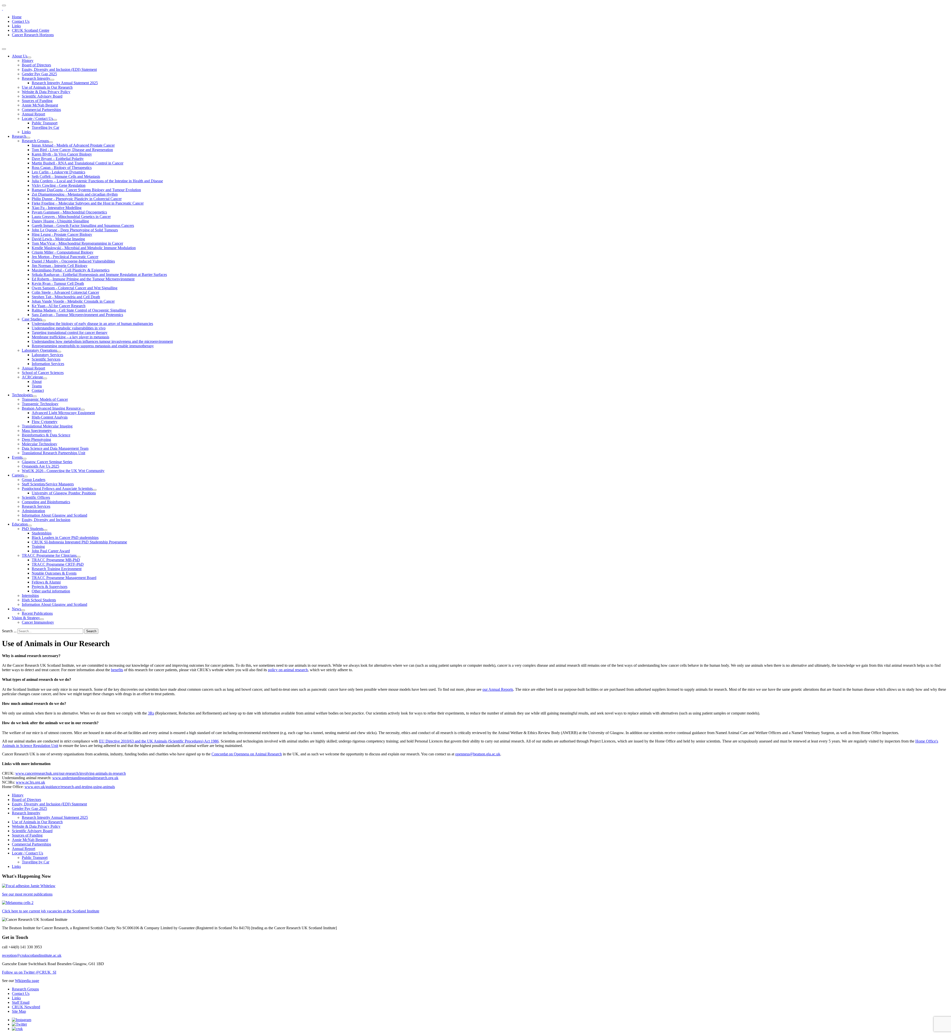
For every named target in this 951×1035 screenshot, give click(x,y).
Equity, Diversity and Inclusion (46, 520)
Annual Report (33, 114)
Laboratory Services (47, 355)
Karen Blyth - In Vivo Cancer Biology (62, 154)
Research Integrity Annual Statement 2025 (65, 83)
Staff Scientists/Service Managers (48, 484)
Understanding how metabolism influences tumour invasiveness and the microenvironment (102, 341)
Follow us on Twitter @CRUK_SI (29, 972)
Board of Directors (36, 65)
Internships (30, 595)
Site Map (19, 1011)
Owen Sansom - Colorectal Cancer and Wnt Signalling (74, 288)
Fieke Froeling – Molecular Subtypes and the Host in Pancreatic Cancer (88, 203)
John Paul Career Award (51, 551)
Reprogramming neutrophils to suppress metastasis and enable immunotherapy (93, 346)
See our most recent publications (27, 894)
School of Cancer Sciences (43, 373)
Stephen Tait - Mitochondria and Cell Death (66, 297)
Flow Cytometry (44, 422)
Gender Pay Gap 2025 (39, 74)
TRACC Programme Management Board (64, 578)
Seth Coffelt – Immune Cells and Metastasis (66, 176)
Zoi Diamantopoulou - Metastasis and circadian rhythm (75, 194)
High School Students (39, 600)
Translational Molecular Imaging (47, 426)
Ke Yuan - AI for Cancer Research (58, 306)
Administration (33, 511)
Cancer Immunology (38, 622)
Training (38, 546)
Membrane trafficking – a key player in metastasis (70, 337)
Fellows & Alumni (46, 582)
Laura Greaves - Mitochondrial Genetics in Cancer (71, 216)
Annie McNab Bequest (40, 105)
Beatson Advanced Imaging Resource (51, 408)
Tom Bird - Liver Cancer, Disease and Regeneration (72, 150)
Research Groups (35, 141)
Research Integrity (36, 78)
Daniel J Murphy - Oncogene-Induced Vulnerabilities (73, 261)
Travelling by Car (45, 127)
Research (19, 136)
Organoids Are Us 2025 (40, 466)
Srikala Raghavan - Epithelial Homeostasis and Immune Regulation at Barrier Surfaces (99, 274)
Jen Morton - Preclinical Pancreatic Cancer (65, 257)
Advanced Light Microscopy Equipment (63, 413)
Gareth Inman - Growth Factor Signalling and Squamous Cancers (83, 225)
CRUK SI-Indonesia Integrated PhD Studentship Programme (79, 542)
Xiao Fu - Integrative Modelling (56, 208)
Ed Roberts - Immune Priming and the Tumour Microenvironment (83, 279)
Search (91, 631)
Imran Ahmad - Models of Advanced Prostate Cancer (73, 145)
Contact (38, 390)
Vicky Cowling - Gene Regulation (58, 185)
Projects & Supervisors (49, 586)
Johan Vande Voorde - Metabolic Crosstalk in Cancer (73, 301)
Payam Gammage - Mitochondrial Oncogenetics (69, 212)
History (27, 60)
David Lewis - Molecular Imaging (58, 239)
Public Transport (44, 123)
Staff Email (20, 1002)
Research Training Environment (56, 569)
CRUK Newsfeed (26, 1007)
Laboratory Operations (39, 350)
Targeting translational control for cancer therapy (69, 332)
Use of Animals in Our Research (47, 87)
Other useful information (51, 591)
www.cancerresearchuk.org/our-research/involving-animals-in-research (70, 773)
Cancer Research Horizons (33, 35)
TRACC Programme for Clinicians (49, 555)
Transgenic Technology (40, 404)
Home (17, 17)
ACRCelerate (32, 377)
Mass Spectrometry (37, 430)
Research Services (36, 506)
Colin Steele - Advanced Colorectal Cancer (65, 292)
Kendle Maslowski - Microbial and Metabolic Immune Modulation (84, 248)
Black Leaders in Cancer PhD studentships (65, 537)
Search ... (9, 631)
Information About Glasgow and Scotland (54, 515)
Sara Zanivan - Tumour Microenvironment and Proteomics (77, 315)
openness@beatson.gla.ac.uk (477, 754)
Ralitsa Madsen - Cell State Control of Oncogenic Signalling (79, 310)
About (37, 381)
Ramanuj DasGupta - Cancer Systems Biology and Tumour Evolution (86, 190)
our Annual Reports (497, 689)
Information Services (48, 364)
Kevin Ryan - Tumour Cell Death (58, 283)
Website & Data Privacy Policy (46, 92)
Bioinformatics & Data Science (46, 435)
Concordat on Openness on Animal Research (246, 754)
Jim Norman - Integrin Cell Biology (59, 266)
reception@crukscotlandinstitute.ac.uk (31, 955)
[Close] (4, 49)
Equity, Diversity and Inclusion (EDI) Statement (59, 69)
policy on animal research (288, 670)
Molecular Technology (39, 444)
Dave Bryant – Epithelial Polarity (58, 159)
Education (20, 524)
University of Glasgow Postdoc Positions (64, 493)
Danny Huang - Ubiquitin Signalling (60, 221)
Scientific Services (46, 359)
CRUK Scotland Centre (30, 30)
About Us (19, 56)
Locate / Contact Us (37, 118)
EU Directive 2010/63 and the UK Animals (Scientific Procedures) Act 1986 (159, 741)
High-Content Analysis (50, 417)
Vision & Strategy (26, 618)
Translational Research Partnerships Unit (53, 453)
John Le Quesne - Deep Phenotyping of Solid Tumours (75, 230)
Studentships (42, 533)
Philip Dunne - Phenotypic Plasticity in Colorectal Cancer (77, 199)
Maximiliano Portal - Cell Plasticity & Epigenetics (70, 270)
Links (16, 26)
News (16, 609)
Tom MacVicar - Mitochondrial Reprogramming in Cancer (77, 243)
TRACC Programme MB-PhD (56, 560)
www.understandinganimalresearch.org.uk (85, 778)
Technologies (22, 395)
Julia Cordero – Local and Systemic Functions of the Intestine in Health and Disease (97, 181)
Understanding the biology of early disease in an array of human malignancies (92, 323)
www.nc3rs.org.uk (30, 782)
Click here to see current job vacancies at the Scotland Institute (50, 911)
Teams (37, 386)
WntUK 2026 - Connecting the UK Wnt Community (63, 471)
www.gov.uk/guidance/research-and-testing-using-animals (70, 787)
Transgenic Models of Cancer (45, 399)
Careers (18, 475)
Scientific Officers (36, 497)
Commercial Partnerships (41, 109)
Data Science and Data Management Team (55, 448)
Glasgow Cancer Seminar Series (47, 462)
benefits (117, 670)
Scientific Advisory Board (42, 96)
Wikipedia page (27, 981)
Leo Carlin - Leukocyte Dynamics (58, 172)
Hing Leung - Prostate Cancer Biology (62, 234)
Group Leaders (33, 480)
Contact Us (20, 21)
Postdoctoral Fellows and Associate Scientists (57, 488)
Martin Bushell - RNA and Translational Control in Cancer (77, 163)
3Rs (151, 713)
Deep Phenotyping (36, 439)
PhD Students (32, 529)
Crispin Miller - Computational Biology (62, 252)
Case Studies (32, 319)
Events (17, 457)
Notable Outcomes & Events (54, 573)
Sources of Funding (37, 101)
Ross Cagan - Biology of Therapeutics (62, 167)
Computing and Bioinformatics (46, 502)
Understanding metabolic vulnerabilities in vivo (69, 328)
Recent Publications (37, 613)
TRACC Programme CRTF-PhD (58, 564)
